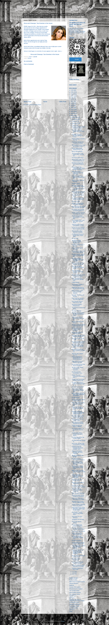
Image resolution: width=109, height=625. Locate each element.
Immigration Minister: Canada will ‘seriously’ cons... (77, 537)
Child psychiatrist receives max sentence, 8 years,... (78, 225)
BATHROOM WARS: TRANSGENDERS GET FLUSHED (78, 260)
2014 (72, 113)
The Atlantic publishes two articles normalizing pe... (78, 199)
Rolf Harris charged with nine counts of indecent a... (78, 164)
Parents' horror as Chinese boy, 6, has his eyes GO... (78, 228)
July (73, 572)
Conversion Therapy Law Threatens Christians (78, 142)
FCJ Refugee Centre (74, 602)
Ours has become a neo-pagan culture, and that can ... (78, 154)
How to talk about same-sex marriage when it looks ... (78, 192)
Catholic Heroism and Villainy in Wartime (77, 426)
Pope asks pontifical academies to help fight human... (78, 267)
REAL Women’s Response (78, 493)
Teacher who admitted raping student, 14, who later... (78, 217)
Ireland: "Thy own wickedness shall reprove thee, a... (78, 376)
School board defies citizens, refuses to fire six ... (78, 400)
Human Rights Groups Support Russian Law (77, 149)
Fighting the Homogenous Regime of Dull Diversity (78, 288)
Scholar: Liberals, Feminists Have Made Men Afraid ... (78, 213)
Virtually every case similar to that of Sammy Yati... (78, 380)
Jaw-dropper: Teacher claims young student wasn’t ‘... (77, 513)
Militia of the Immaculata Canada (77, 581)
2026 (72, 90)
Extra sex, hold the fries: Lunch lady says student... (78, 186)
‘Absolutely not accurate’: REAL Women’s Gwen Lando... (78, 467)
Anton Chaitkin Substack (75, 592)
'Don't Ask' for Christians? (78, 387)
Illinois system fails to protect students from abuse (78, 275)
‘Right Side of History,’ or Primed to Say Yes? (77, 362)
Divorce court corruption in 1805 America (78, 483)
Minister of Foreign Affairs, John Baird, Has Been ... (78, 204)
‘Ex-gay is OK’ (75, 238)
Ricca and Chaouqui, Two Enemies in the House (45, 54)
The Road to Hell (47, 17)
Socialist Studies (75, 397)
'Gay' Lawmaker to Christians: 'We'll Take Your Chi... (77, 272)
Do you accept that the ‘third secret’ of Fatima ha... (78, 365)
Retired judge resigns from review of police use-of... (78, 160)
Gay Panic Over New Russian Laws (77, 480)
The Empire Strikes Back (77, 157)
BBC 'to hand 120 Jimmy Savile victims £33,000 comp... (77, 346)
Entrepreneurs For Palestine (76, 588)
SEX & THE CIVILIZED (77, 151)
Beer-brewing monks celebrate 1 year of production (77, 329)
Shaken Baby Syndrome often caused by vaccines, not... (78, 350)
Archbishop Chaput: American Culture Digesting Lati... (76, 241)
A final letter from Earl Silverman (77, 517)
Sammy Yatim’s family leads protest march (78, 556)
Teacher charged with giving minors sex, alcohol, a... (78, 505)
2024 (72, 94)
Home (25, 14)
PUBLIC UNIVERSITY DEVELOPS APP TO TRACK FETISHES (77, 358)
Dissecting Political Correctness (76, 559)
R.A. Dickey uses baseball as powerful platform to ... (78, 210)
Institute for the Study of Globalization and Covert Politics (76, 600)
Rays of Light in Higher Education (77, 248)
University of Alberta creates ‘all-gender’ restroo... (78, 127)
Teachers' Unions (76, 183)
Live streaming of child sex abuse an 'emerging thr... (78, 543)
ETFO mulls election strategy (76, 522)
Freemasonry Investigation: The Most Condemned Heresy (78, 314)
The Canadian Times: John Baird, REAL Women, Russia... (78, 221)
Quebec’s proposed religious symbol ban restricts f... (78, 325)
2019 (72, 103)
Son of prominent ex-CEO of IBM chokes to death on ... (78, 342)
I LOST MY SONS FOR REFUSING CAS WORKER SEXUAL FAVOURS (77, 552)
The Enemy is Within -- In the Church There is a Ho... (78, 429)
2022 (72, 98)
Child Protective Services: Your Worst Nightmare (78, 299)
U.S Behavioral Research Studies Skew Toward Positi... (78, 235)
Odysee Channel (44, 14)
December (74, 117)
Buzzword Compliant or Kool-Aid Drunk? (77, 333)
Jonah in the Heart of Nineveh (38, 6)
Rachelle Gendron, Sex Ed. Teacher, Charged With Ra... (78, 255)
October (74, 121)
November (74, 119)
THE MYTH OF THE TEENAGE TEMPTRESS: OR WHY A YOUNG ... (78, 168)
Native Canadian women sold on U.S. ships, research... (77, 292)
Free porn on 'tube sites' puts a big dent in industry (78, 486)
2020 (72, 101)
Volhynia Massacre (73, 583)
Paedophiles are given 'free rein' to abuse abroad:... (78, 252)
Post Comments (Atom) (35, 104)
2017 (72, 107)
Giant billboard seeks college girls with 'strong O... (78, 131)
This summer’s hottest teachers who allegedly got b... (78, 390)
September (75, 123)
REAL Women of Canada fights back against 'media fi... (78, 471)
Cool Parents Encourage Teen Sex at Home (77, 562)
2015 (72, 111)
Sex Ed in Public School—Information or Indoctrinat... (78, 368)
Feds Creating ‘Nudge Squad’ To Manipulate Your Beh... (77, 463)
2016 (72, 109)
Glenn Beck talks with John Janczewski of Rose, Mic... (78, 404)
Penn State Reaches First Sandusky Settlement (78, 416)
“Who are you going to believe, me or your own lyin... (78, 318)
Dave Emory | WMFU (66, 14)
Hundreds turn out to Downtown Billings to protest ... (77, 135)
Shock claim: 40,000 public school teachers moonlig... (78, 444)
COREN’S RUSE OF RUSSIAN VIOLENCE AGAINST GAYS (77, 448)
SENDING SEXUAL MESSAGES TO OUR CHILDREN (77, 476)
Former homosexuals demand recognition (77, 525)
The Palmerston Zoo (79, 14)
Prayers (38, 17)
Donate (77, 59)
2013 (72, 115)
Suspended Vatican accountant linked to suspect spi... (77, 490)
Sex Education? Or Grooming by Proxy (77, 372)
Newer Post (27, 101)
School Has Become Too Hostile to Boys (77, 419)
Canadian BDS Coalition (75, 587)
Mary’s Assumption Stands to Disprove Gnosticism (78, 496)
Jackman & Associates (74, 604)
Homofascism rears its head (78, 531)
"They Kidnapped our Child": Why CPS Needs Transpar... (78, 547)
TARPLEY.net (72, 596)
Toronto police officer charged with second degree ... (77, 434)
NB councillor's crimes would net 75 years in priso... (78, 146)
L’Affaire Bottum (75, 282)
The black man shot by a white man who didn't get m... (78, 384)
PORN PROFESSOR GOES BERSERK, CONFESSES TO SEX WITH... (78, 509)
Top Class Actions (73, 607)
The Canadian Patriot (74, 590)
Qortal (70, 611)
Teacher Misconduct (29, 17)
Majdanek (71, 585)
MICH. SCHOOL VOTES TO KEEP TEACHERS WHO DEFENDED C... (78, 394)
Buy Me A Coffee (34, 14)
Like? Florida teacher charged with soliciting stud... (77, 279)
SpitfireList (71, 597)
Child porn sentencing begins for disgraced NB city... (78, 177)
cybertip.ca (71, 609)
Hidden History (54, 14)
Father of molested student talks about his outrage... (78, 566)
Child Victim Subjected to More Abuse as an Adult (78, 499)
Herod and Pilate (76, 201)
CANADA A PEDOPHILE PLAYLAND (77, 569)
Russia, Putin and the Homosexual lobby (77, 533)
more (59, 51)
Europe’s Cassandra (76, 540)
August (74, 125)
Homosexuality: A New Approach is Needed (77, 231)
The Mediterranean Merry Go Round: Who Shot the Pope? (77, 24)
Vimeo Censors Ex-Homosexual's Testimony (78, 459)
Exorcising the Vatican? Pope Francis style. (77, 302)
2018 (72, 105)
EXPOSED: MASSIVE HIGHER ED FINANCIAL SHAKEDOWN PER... (78, 412)
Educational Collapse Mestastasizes (77, 305)
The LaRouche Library (74, 594)
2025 (72, 92)
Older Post (62, 101)
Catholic (29, 58)
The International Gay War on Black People (78, 438)
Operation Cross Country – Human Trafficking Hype (78, 502)
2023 (72, 96)
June (73, 573)
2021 (72, 99)
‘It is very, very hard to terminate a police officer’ (78, 528)
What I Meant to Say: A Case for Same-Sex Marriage (78, 207)
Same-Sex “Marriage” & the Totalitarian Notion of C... (78, 336)
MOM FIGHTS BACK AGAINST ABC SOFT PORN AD (77, 452)
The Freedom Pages (74, 606)
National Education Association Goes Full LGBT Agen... (77, 173)
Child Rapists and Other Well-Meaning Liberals (77, 423)
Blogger (63, 621)
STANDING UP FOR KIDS (78, 519)
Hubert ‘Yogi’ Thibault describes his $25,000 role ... (77, 408)
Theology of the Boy (76, 310)
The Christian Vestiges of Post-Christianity (78, 285)
